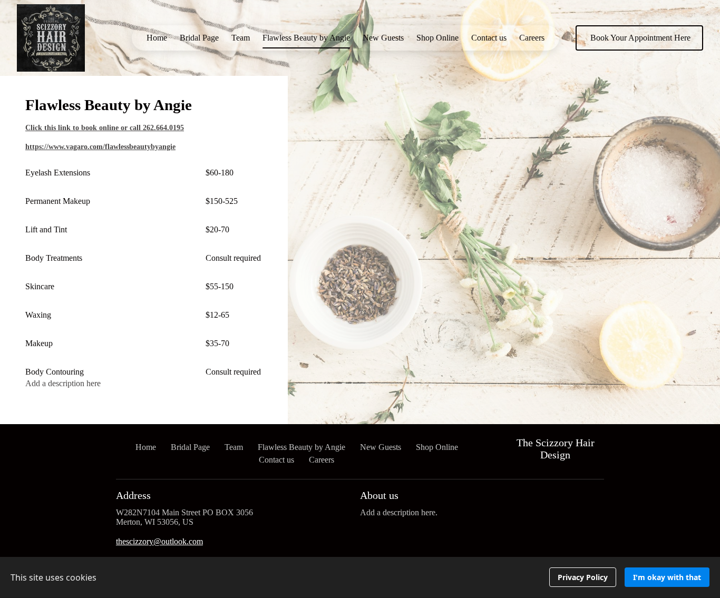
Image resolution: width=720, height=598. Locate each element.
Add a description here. (398, 512)
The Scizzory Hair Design (556, 448)
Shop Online (437, 37)
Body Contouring (54, 371)
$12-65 (217, 314)
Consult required (233, 257)
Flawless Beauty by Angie (306, 37)
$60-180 (219, 172)
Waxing (38, 314)
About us (379, 495)
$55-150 (219, 286)
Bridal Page (199, 37)
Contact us (489, 37)
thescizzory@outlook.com (159, 541)
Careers (531, 37)
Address (133, 495)
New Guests (383, 37)
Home (157, 37)
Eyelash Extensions (57, 172)
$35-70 (217, 343)
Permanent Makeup (57, 201)
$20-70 (217, 229)
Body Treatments (53, 257)
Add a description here (63, 383)
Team (240, 37)
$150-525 (222, 201)
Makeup (39, 343)
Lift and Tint (46, 229)
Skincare (39, 286)
